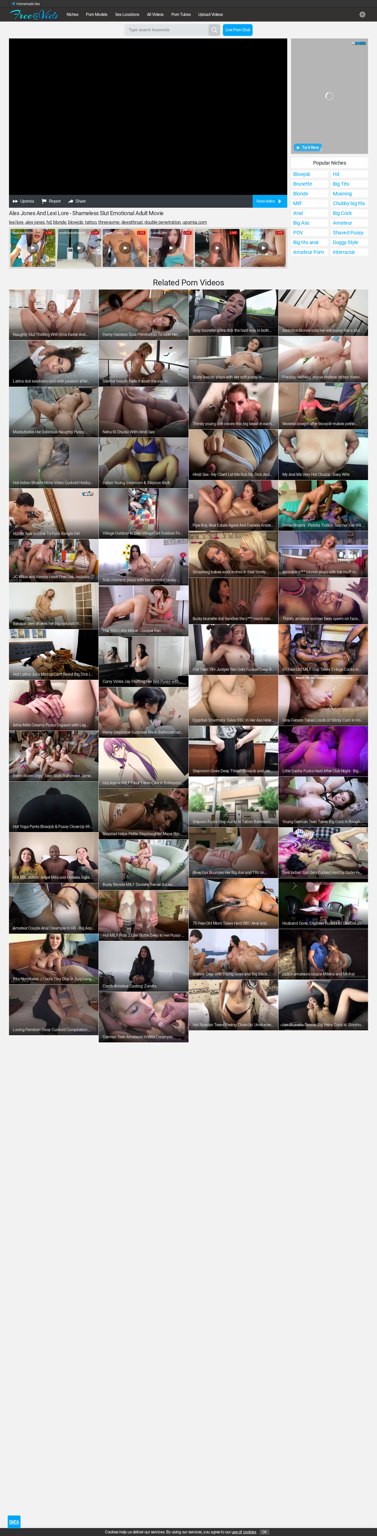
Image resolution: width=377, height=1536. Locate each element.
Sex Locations (127, 14)
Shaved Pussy (348, 233)
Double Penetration (162, 222)
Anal (298, 213)
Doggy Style (345, 242)
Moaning (342, 194)
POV (298, 233)
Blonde (300, 194)
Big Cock (342, 213)
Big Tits (341, 184)
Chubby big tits (349, 203)
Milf (297, 203)
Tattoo (90, 222)
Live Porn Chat (237, 29)
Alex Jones (35, 222)
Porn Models (96, 14)
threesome (109, 222)
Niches (72, 14)
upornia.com (195, 222)
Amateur (342, 223)
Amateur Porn (308, 252)
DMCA (14, 1522)
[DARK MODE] (362, 15)
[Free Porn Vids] (34, 14)
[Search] (214, 30)
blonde (59, 222)
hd (48, 222)
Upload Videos (210, 14)
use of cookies (244, 1532)
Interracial (344, 252)
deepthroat (132, 222)
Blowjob (301, 174)
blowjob (75, 222)
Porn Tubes (181, 14)
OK (264, 1532)
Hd (336, 174)
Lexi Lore (16, 222)
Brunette (302, 184)
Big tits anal (306, 242)
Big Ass (301, 223)
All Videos (155, 14)
